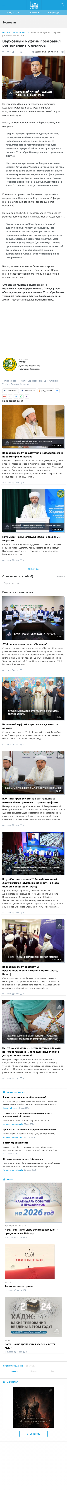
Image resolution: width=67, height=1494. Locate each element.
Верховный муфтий (17, 381)
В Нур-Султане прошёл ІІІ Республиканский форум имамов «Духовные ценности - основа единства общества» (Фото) (30, 883)
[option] (33, 1407)
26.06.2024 (9, 1290)
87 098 (19, 1237)
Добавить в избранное (46, 51)
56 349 (19, 1290)
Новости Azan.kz (21, 32)
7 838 (16, 913)
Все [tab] (52, 1371)
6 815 (16, 560)
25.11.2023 (9, 1352)
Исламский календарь (16, 1226)
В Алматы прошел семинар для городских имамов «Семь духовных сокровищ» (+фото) (30, 800)
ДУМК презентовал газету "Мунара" (24, 644)
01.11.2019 (6, 744)
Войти (60, 576)
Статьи (9, 1179)
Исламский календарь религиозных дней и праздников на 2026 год (31, 1231)
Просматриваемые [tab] (13, 1366)
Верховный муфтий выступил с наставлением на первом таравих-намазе (32, 455)
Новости (6, 32)
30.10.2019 (6, 825)
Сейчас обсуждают (16, 1092)
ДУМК (22, 362)
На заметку (11, 1382)
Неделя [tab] (33, 1371)
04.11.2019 (6, 670)
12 (59, 791)
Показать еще (33, 569)
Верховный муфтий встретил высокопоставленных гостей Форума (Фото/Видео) (30, 971)
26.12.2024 (6, 560)
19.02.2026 (6, 483)
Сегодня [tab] (14, 1371)
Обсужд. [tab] (30, 1366)
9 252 (16, 1078)
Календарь (54, 12)
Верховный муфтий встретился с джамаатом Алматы (30, 726)
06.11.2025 (9, 1237)
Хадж (7, 1340)
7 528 (16, 825)
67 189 (19, 1352)
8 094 (16, 994)
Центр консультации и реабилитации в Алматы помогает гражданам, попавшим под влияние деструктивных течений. (31, 1052)
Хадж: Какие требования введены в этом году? (30, 1346)
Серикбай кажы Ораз (38, 381)
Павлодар (24, 384)
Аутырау (15, 384)
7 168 (16, 52)
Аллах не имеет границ (19, 1286)
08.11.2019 (6, 52)
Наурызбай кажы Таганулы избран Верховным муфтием (31, 539)
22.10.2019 (6, 1078)
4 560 (16, 483)
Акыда (8, 1282)
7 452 (16, 744)
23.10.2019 (6, 913)
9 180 (16, 670)
